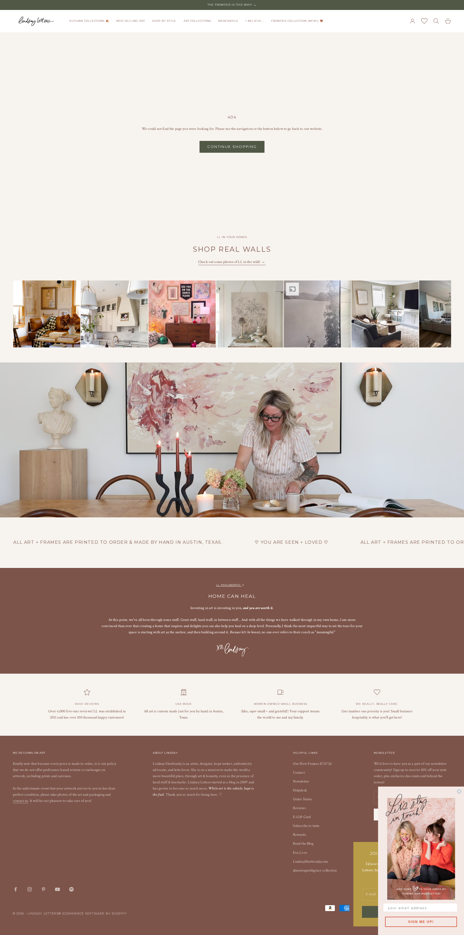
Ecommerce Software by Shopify (94, 913)
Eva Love (300, 852)
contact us (20, 800)
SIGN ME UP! (421, 922)
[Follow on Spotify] (71, 889)
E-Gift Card (302, 817)
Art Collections (197, 20)
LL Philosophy (229, 585)
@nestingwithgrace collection (315, 870)
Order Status (302, 799)
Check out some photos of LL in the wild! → (232, 261)
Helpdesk (300, 790)
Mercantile (228, 20)
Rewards (299, 834)
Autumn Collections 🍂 (89, 20)
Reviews (299, 808)
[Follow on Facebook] (15, 889)
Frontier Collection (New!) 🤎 (297, 20)
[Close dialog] (459, 791)
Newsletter (301, 781)
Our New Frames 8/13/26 (312, 763)
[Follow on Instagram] (29, 889)
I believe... (255, 20)
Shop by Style (164, 20)
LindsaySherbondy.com (310, 861)
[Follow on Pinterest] (43, 889)
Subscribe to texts (306, 825)
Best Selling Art (130, 20)
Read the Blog (303, 843)
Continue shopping (232, 146)
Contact (299, 772)
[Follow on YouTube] (57, 889)
